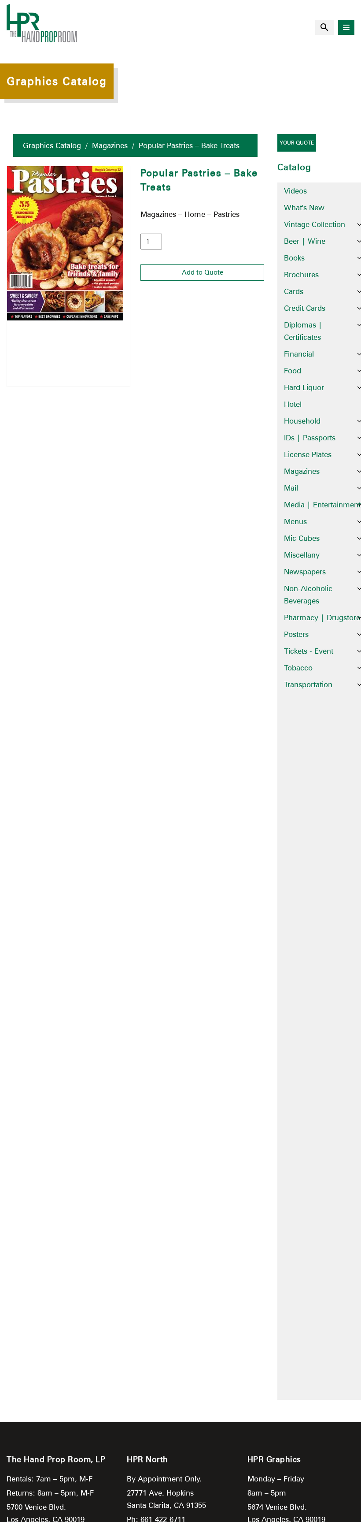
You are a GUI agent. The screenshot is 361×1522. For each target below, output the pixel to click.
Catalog (294, 167)
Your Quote (297, 142)
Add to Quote (202, 272)
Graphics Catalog (52, 145)
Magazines (110, 145)
